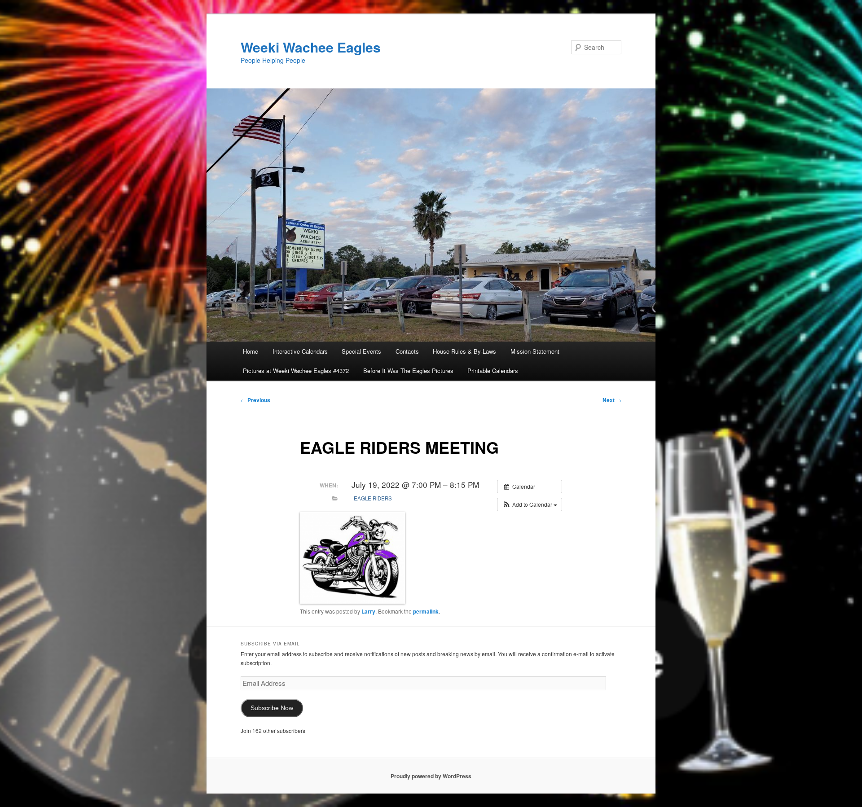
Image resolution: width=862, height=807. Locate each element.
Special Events (361, 351)
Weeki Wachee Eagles (311, 47)
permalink (426, 611)
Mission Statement (534, 351)
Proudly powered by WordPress (431, 776)
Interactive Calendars (300, 351)
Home (250, 351)
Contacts (407, 351)
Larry (368, 611)
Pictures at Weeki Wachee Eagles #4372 (296, 370)
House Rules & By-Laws (464, 351)
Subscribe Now (272, 708)
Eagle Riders (373, 498)
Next (612, 400)
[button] (529, 504)
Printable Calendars (492, 370)
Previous (255, 400)
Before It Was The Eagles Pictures (408, 370)
